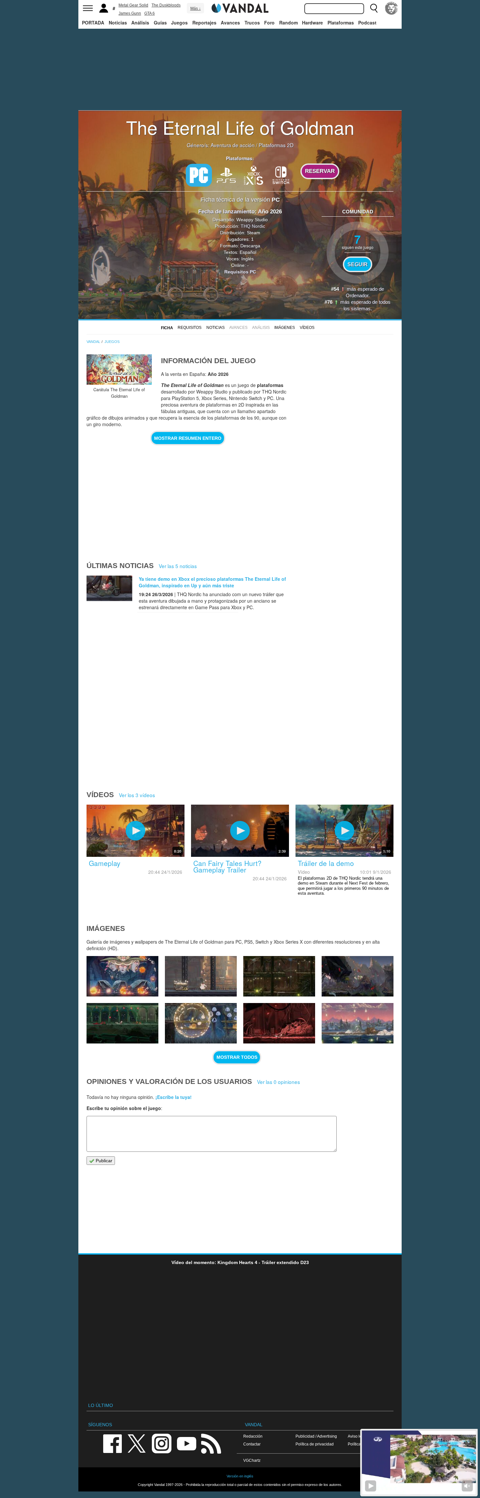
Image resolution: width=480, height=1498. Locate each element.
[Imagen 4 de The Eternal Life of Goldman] (357, 1023)
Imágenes (284, 327)
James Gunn (130, 13)
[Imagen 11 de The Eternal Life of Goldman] (122, 976)
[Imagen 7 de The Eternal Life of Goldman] (122, 1023)
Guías (160, 22)
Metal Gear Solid (133, 5)
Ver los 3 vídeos (137, 794)
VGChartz (252, 1460)
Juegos (179, 22)
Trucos (252, 22)
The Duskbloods (166, 5)
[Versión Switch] (281, 174)
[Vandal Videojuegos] (240, 7)
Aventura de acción (233, 144)
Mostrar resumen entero (187, 438)
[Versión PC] (199, 175)
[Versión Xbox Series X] (254, 174)
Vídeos (307, 327)
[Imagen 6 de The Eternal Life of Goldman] (201, 1023)
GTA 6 (149, 13)
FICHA (167, 328)
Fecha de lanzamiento (226, 211)
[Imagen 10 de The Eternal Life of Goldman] (201, 976)
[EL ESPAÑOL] (391, 8)
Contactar (252, 1444)
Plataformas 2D (276, 144)
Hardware (312, 22)
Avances (230, 22)
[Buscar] (374, 8)
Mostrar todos (236, 1057)
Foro (269, 22)
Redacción (253, 1436)
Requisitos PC (240, 271)
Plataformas (341, 22)
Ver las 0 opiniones (278, 1081)
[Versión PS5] (226, 174)
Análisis (140, 22)
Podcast (367, 22)
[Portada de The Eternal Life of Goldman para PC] (119, 369)
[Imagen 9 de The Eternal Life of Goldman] (279, 976)
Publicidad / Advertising (316, 1436)
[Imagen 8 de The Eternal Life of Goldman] (357, 976)
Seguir (357, 264)
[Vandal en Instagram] (161, 1443)
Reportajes (204, 22)
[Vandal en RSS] (210, 1443)
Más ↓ (195, 8)
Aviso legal (357, 1436)
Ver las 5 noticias (178, 565)
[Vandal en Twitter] (136, 1443)
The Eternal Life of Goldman (240, 127)
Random (288, 22)
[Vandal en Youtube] (186, 1443)
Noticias (118, 22)
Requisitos (189, 327)
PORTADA (93, 22)
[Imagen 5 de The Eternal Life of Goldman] (279, 1023)
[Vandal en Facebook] (112, 1443)
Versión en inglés (240, 1476)
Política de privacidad (315, 1444)
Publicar (103, 1160)
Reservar (320, 171)
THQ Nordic (253, 226)
